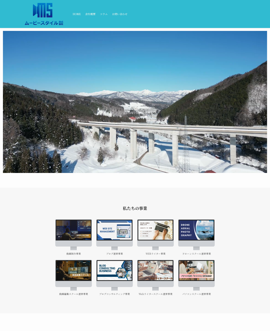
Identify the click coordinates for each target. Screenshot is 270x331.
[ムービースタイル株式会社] (44, 14)
